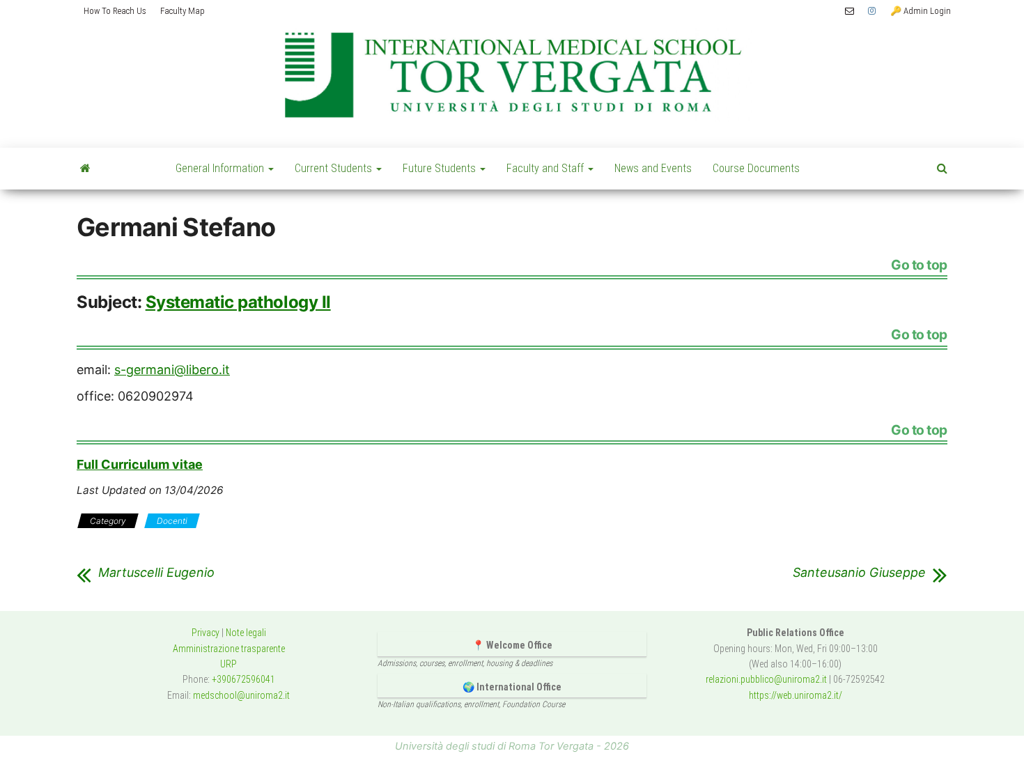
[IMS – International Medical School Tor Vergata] (85, 169)
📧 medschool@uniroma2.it (849, 11)
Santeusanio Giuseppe (859, 572)
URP (228, 664)
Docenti (172, 521)
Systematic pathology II (238, 302)
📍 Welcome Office (512, 645)
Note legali (246, 632)
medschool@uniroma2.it (241, 695)
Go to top (919, 265)
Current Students (335, 168)
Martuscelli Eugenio (156, 572)
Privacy (205, 632)
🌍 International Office (512, 687)
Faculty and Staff (546, 168)
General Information (221, 168)
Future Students (441, 168)
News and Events (653, 168)
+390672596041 (243, 679)
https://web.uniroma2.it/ (795, 695)
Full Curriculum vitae (140, 464)
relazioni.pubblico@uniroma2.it (766, 679)
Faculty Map (182, 11)
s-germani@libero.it (172, 369)
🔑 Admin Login (920, 11)
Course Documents (756, 168)
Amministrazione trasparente (229, 648)
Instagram (872, 11)
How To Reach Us (115, 11)
